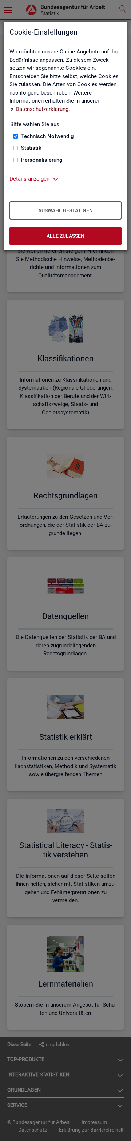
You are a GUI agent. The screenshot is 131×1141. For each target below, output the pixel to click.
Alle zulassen (65, 236)
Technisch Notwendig (47, 136)
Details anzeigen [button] (29, 179)
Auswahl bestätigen (65, 210)
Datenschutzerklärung (42, 109)
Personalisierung (42, 160)
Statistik (31, 148)
